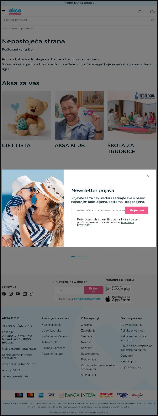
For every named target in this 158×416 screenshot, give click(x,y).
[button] (147, 175)
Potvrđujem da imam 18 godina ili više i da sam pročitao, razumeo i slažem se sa (108, 222)
